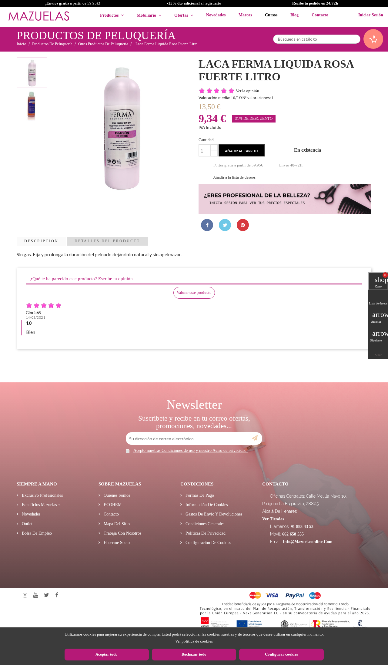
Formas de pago (199, 495)
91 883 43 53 (302, 526)
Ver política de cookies (194, 641)
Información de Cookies (206, 504)
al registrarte (194, 3)
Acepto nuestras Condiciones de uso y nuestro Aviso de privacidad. (190, 450)
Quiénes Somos (116, 495)
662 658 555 (293, 534)
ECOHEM (112, 504)
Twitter (46, 595)
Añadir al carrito (241, 151)
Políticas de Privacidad (205, 533)
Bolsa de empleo (36, 533)
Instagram (25, 595)
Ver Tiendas (273, 519)
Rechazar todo (194, 654)
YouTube (35, 595)
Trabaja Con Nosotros (121, 533)
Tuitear (225, 225)
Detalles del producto (107, 241)
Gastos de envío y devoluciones (213, 514)
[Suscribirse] (254, 438)
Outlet (26, 524)
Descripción (41, 241)
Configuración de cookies (207, 542)
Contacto (110, 514)
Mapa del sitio (116, 524)
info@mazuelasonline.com (308, 541)
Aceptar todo (106, 654)
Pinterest (243, 225)
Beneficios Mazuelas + (40, 504)
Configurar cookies (281, 654)
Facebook (56, 595)
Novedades (30, 514)
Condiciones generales (204, 524)
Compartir (207, 225)
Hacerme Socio (116, 542)
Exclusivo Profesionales (42, 495)
